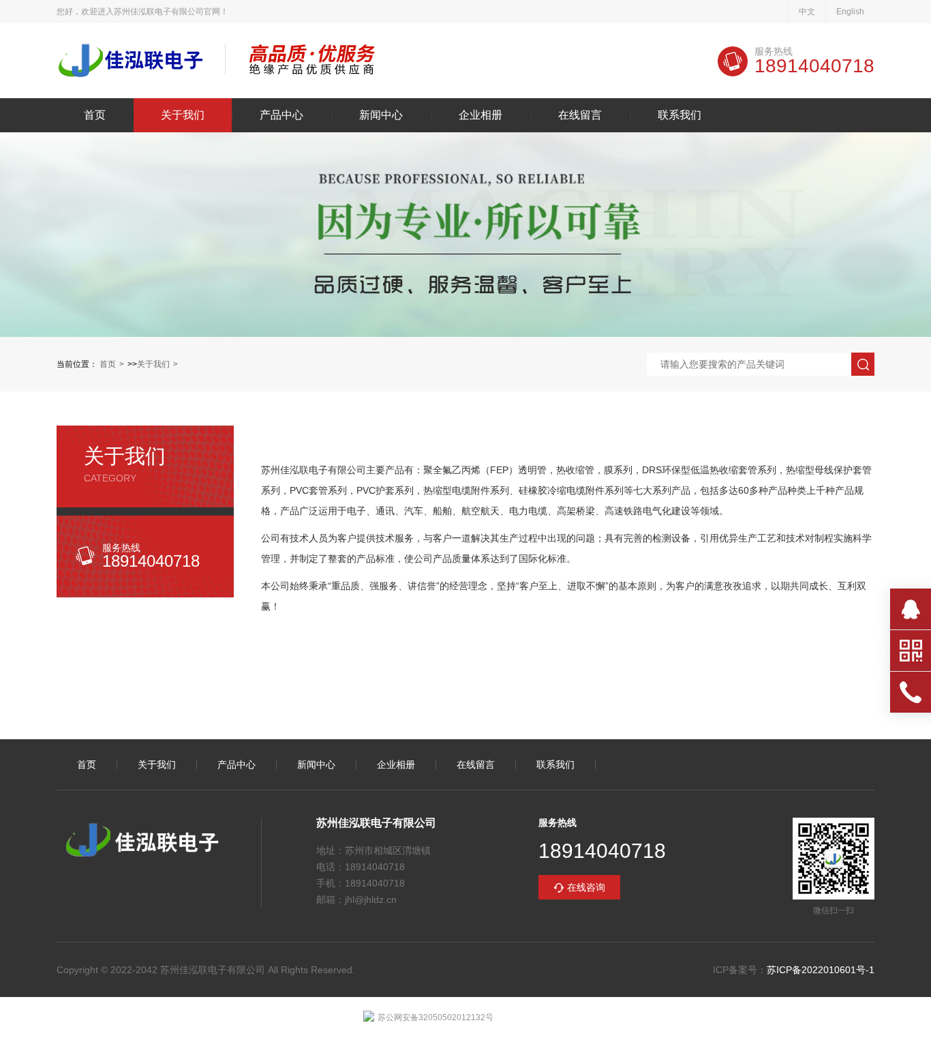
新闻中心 (381, 115)
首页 (95, 115)
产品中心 (281, 115)
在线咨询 (586, 887)
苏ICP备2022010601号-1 (820, 969)
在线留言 (580, 115)
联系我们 (679, 115)
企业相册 (480, 115)
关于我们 (182, 115)
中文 (807, 11)
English (850, 11)
